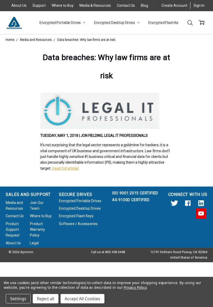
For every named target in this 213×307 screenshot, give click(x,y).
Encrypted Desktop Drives (115, 23)
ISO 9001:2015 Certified (135, 193)
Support (39, 5)
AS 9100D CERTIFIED (131, 200)
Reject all (45, 299)
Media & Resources (95, 5)
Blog (144, 5)
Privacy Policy (135, 287)
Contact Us (126, 5)
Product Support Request (12, 230)
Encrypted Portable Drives (60, 23)
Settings (18, 299)
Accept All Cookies (82, 299)
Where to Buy (63, 5)
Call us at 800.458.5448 (108, 252)
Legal (34, 243)
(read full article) (65, 168)
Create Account (174, 5)
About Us (18, 5)
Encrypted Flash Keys (165, 23)
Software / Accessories (78, 224)
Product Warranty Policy (37, 230)
